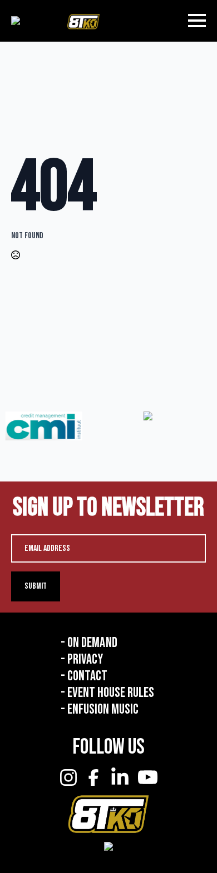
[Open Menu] (197, 20)
